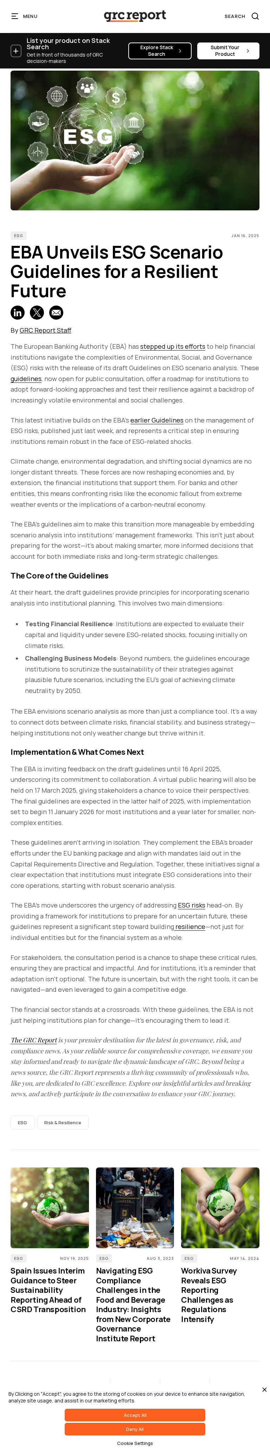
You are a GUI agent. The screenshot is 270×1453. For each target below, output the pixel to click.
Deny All (135, 1429)
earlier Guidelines (157, 420)
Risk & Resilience (62, 1122)
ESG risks (191, 905)
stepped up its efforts (172, 346)
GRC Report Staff (45, 330)
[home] (135, 16)
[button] (25, 16)
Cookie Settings (135, 1443)
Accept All (135, 1415)
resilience (189, 926)
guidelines (26, 378)
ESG (18, 235)
